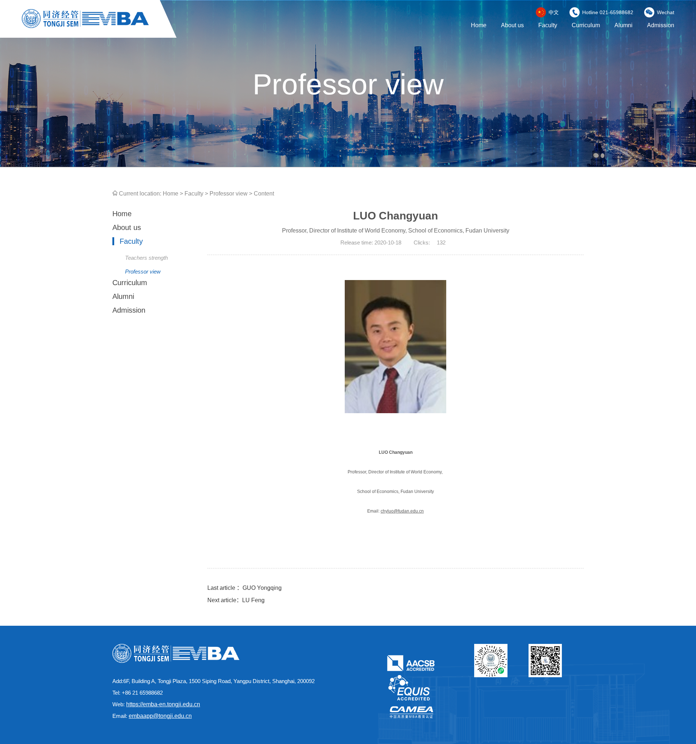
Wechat (665, 12)
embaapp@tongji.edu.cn (160, 716)
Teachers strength (146, 258)
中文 (553, 12)
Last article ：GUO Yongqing (244, 588)
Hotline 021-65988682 (607, 12)
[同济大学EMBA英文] (85, 26)
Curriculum (586, 25)
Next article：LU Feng (236, 600)
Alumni (623, 25)
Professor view (229, 193)
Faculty (547, 25)
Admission (660, 25)
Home (478, 25)
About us (512, 25)
